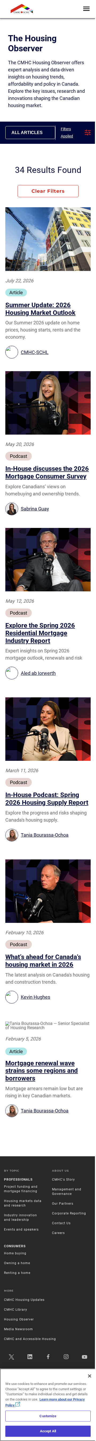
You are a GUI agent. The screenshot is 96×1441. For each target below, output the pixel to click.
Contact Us (61, 1223)
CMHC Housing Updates (24, 1300)
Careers (58, 1233)
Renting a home (17, 1273)
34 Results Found (48, 170)
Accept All (48, 1431)
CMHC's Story (63, 1179)
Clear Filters (48, 191)
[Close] (89, 1376)
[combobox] (30, 132)
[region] (48, 1405)
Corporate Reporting (69, 1213)
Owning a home (17, 1263)
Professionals (18, 1179)
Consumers (15, 1246)
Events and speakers (21, 1229)
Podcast (18, 456)
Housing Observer (19, 1319)
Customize (47, 1416)
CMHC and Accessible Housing (30, 1339)
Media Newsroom (18, 1329)
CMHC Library (15, 1309)
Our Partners (62, 1203)
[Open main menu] (86, 9)
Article (16, 292)
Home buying (15, 1253)
